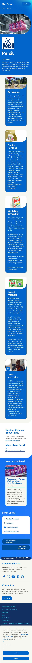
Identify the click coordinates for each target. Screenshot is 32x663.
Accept (16, 658)
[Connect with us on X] (8, 576)
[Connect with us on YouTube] (13, 576)
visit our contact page (12, 440)
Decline (16, 653)
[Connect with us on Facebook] (4, 576)
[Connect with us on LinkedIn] (18, 576)
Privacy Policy (9, 636)
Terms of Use (24, 634)
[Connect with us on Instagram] (22, 576)
